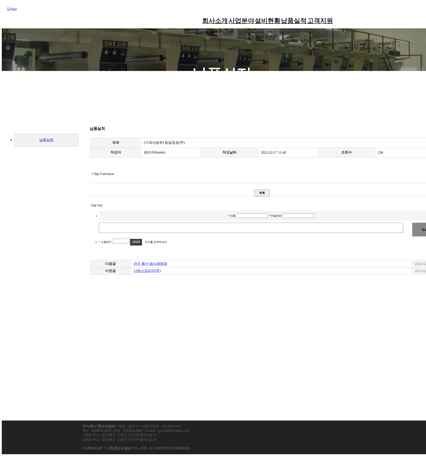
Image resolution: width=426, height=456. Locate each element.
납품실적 (294, 20)
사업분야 (241, 20)
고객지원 (320, 20)
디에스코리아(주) (147, 271)
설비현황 (267, 20)
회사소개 (215, 20)
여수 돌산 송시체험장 (150, 263)
